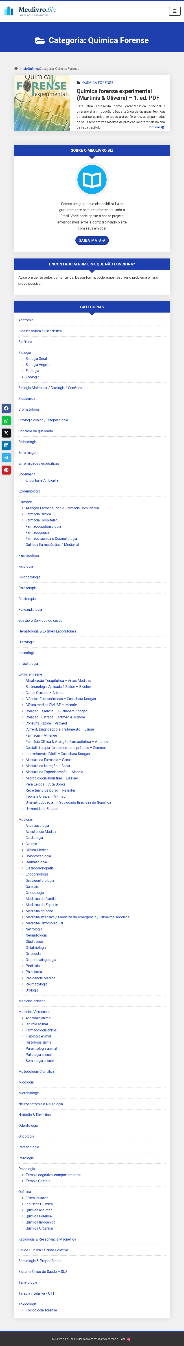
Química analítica (39, 1210)
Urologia (32, 990)
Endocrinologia (37, 874)
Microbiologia (28, 1093)
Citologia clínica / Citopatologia (43, 420)
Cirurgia (31, 844)
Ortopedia (33, 954)
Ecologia (32, 371)
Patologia (26, 1158)
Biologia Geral (36, 359)
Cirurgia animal (37, 1024)
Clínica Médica (37, 850)
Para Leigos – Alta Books (46, 784)
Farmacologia (28, 555)
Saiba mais (90, 240)
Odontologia (28, 1125)
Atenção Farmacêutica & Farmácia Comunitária (62, 508)
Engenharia (26, 474)
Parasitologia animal (41, 1048)
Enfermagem (28, 453)
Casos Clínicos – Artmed (45, 693)
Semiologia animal (40, 1061)
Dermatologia (36, 862)
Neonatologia (36, 935)
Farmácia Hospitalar (41, 520)
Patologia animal (39, 1055)
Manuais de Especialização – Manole (54, 772)
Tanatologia (27, 1282)
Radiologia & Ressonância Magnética (47, 1239)
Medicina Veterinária (34, 1012)
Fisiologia (25, 566)
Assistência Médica (41, 831)
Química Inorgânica (40, 1222)
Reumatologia (36, 984)
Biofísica (25, 342)
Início (24, 68)
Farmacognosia (37, 532)
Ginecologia (35, 893)
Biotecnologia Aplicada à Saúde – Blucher (58, 687)
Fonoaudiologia (30, 609)
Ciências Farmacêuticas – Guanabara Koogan (61, 699)
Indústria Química (39, 1204)
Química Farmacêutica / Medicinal (52, 545)
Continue (154, 127)
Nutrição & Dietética (34, 1115)
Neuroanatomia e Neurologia (40, 1104)
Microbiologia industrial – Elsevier (52, 778)
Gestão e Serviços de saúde (40, 620)
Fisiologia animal (38, 1036)
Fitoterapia (27, 599)
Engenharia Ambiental (42, 480)
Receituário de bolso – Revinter (50, 790)
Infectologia (28, 663)
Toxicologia (27, 1304)
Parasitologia (28, 1147)
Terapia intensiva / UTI (36, 1293)
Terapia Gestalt (38, 1181)
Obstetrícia (35, 941)
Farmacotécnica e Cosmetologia (51, 538)
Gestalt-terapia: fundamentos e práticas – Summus (66, 748)
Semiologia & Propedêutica (39, 1261)
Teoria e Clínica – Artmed (46, 796)
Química (34, 68)
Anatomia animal (38, 1018)
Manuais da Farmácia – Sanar (48, 760)
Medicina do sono (39, 911)
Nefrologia (34, 929)
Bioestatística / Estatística (40, 331)
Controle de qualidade (35, 431)
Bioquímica (26, 398)
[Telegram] (6, 457)
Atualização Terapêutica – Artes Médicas (58, 680)
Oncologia (26, 1136)
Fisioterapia (27, 588)
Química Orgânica (39, 1228)
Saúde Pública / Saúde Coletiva (43, 1250)
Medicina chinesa (31, 1001)
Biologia (24, 352)
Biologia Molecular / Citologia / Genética (50, 388)
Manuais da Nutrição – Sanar (48, 766)
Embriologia (27, 442)
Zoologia (32, 377)
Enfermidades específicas (38, 463)
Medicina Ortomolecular (44, 923)
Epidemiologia (29, 491)
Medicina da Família (41, 899)
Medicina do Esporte (42, 905)
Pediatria (33, 966)
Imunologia (26, 653)
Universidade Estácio (42, 809)
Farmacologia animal (41, 1030)
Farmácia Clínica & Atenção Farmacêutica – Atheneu (67, 742)
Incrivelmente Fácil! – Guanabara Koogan (58, 754)
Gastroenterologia (40, 880)
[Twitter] (6, 433)
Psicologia (26, 1169)
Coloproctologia (38, 856)
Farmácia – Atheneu (41, 735)
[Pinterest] (6, 470)
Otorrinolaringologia (41, 960)
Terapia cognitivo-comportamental (53, 1175)
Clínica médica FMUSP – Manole (51, 705)
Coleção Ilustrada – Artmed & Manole (55, 717)
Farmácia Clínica (38, 514)
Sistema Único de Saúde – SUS (43, 1271)
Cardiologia (34, 838)
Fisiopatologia (29, 577)
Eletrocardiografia (40, 868)
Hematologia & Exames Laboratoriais (47, 631)
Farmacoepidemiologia (43, 526)
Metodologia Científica (36, 1071)
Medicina (25, 819)
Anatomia (25, 320)
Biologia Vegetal (38, 365)
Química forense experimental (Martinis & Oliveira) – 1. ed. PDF (118, 94)
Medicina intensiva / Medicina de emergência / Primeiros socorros (77, 917)
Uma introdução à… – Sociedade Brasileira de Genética (68, 802)
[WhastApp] (6, 420)
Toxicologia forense (41, 1310)
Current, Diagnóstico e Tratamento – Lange (60, 729)
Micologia (26, 1082)
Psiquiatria (34, 972)
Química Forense (97, 83)
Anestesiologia (37, 825)
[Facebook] (6, 408)
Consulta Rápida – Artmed (46, 723)
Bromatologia (28, 409)
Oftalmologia (36, 947)
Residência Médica (40, 978)
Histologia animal (39, 1042)
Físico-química (37, 1198)
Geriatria (32, 886)
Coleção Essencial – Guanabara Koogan (56, 711)
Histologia (26, 642)
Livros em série (30, 674)
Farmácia (25, 502)
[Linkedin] (6, 445)
